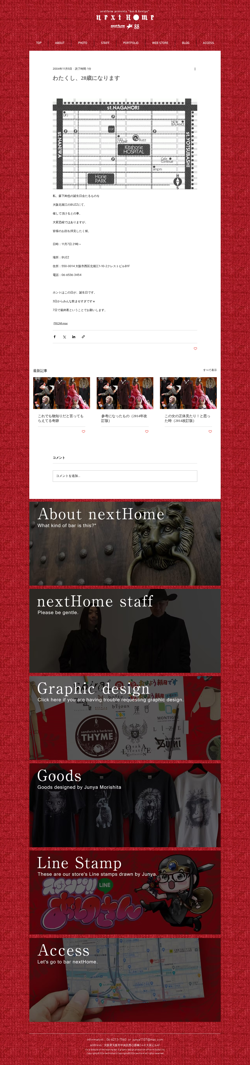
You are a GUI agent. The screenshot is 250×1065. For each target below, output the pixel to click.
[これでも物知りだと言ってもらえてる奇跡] (61, 393)
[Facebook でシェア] (54, 337)
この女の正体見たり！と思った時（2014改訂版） (187, 418)
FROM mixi (61, 323)
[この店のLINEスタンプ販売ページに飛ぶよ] (125, 892)
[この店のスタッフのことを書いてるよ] (125, 631)
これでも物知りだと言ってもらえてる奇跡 (61, 418)
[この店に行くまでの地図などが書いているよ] (125, 980)
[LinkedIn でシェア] (74, 337)
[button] (59, 43)
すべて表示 (210, 370)
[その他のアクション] (195, 68)
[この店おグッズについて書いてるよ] (125, 805)
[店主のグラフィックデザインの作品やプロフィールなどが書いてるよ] (125, 718)
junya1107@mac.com (148, 1040)
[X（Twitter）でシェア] (64, 337)
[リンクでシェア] (83, 337)
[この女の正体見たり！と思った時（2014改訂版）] (188, 393)
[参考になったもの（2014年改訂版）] (125, 393)
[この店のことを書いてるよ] (125, 544)
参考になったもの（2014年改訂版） (124, 418)
